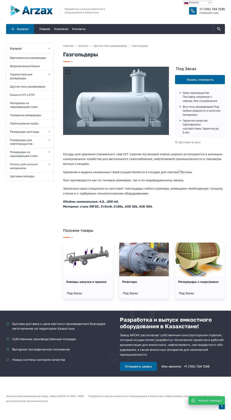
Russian (193, 2)
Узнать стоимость (200, 79)
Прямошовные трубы (24, 123)
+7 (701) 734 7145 (212, 9)
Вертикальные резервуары (28, 57)
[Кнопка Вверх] (222, 406)
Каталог (23, 29)
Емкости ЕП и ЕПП (22, 94)
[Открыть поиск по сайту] (218, 29)
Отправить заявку (138, 366)
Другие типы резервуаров (27, 86)
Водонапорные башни (25, 66)
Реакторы (129, 282)
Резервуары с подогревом (198, 282)
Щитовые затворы (22, 176)
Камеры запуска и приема (86, 282)
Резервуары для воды (24, 131)
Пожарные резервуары (25, 115)
